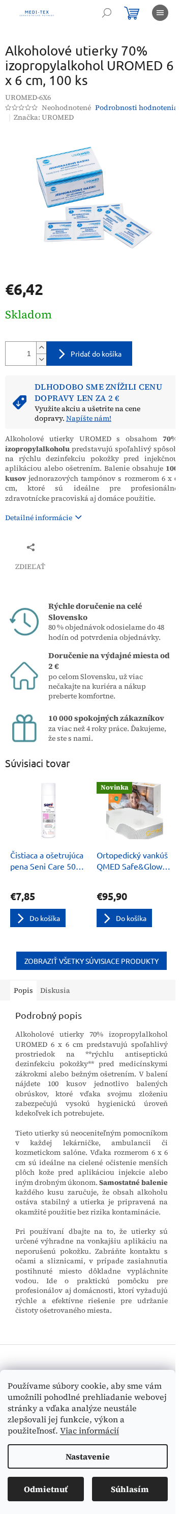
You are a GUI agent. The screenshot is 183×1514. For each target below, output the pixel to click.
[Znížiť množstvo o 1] (41, 359)
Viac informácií (89, 1430)
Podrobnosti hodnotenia (136, 108)
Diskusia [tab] (55, 990)
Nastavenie (88, 1456)
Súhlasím (130, 1489)
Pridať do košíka (96, 353)
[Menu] (160, 13)
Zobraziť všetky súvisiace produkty (91, 960)
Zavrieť (73, 547)
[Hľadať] (107, 13)
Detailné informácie (38, 517)
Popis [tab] (23, 990)
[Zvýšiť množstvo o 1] (41, 348)
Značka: (44, 117)
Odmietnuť (46, 1489)
